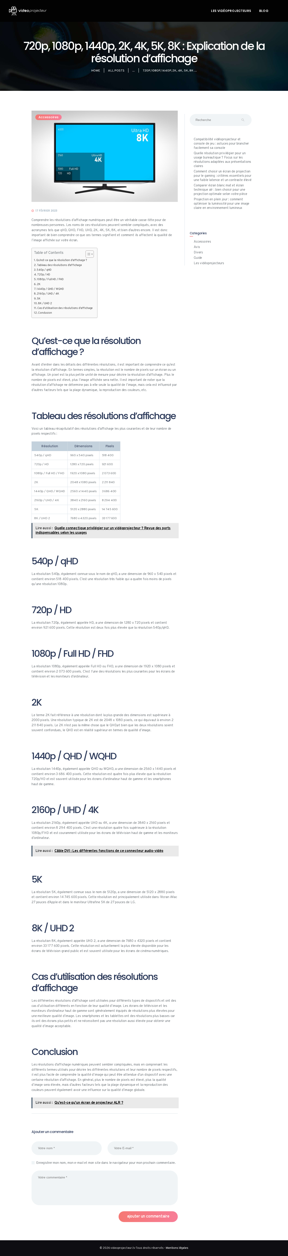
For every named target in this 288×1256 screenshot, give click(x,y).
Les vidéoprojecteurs (209, 263)
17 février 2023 (46, 210)
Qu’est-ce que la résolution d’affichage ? (61, 260)
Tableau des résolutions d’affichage (59, 265)
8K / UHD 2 (45, 303)
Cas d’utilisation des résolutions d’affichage (65, 308)
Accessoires (48, 117)
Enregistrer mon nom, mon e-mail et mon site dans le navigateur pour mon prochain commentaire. (106, 1163)
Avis (197, 247)
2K (38, 284)
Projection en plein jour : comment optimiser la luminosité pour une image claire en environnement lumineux (221, 203)
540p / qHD (44, 270)
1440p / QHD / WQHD (50, 289)
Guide (198, 258)
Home (95, 71)
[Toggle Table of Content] (87, 254)
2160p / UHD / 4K (48, 294)
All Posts (116, 71)
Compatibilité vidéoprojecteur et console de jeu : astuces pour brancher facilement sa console (221, 143)
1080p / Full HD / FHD (50, 279)
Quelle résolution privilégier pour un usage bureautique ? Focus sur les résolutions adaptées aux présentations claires (222, 159)
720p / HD (43, 275)
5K (38, 299)
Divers (198, 252)
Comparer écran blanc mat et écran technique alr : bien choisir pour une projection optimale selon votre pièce (220, 189)
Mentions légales (177, 1248)
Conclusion (45, 313)
